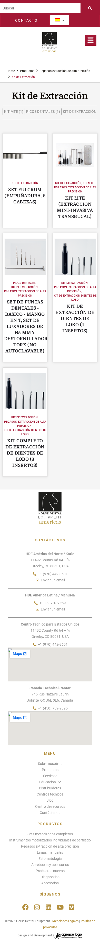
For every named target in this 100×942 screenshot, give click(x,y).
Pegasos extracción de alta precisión (64, 71)
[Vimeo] (71, 907)
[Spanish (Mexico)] (58, 20)
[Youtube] (60, 907)
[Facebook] (25, 907)
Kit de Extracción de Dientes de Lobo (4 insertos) (74, 318)
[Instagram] (37, 907)
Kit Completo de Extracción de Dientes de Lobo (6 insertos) (24, 453)
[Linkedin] (48, 907)
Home (10, 71)
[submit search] (91, 8)
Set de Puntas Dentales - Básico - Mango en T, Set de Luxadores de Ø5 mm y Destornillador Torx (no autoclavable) (26, 326)
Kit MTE (88, 183)
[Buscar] (40, 8)
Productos (27, 71)
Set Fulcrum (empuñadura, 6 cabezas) (25, 195)
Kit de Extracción (25, 183)
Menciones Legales (65, 921)
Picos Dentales (24, 283)
